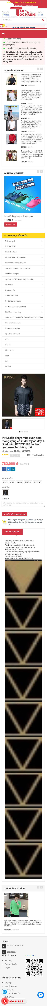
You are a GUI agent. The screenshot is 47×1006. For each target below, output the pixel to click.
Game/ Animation (11, 295)
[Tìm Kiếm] (43, 20)
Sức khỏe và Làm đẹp (13, 312)
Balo (7, 361)
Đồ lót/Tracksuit (11, 252)
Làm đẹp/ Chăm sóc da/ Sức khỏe (17, 268)
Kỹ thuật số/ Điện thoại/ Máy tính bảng (19, 279)
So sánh (30, 5)
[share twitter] (9, 469)
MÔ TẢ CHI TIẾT (12, 532)
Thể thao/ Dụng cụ (12, 274)
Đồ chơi (8, 366)
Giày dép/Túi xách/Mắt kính (15, 263)
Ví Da (7, 339)
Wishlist (19, 5)
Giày (7, 356)
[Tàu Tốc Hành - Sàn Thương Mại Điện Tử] (23, 11)
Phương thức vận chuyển (11, 966)
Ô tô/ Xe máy (10, 290)
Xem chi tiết (10, 224)
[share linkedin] (13, 469)
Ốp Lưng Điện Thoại (12, 334)
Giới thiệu (8, 960)
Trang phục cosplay (12, 328)
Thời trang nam (11, 246)
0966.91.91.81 (12, 952)
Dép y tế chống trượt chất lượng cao (18, 216)
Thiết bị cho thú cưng (13, 301)
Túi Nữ (7, 345)
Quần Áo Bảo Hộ (11, 986)
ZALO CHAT (30, 955)
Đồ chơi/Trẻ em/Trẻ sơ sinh (15, 257)
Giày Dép (8, 982)
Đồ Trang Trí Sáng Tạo (13, 323)
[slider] (6, 454)
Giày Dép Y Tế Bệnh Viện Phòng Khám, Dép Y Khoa (24, 317)
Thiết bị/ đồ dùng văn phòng (15, 306)
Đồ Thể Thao (9, 997)
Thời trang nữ (10, 241)
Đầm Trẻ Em (9, 350)
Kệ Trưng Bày (9, 990)
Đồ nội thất (9, 284)
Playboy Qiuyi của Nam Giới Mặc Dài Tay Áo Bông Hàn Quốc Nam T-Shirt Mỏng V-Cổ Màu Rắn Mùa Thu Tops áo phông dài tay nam (31, 124)
